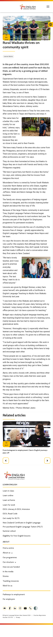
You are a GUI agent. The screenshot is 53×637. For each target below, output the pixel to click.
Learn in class (8, 491)
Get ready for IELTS (11, 518)
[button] (6, 461)
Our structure (8, 562)
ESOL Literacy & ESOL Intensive (16, 509)
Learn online (8, 495)
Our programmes (10, 557)
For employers (9, 599)
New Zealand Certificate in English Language (21, 522)
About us (6, 552)
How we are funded (11, 567)
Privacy (18, 617)
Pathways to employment (14, 594)
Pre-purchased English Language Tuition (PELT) (23, 527)
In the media (8, 571)
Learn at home (9, 500)
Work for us (7, 585)
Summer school (9, 531)
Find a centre (8, 548)
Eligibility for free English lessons (16, 536)
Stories (6, 576)
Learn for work (9, 505)
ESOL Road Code (10, 513)
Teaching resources (11, 581)
